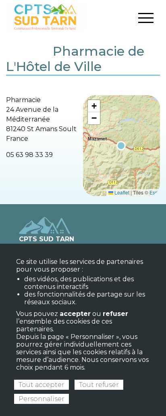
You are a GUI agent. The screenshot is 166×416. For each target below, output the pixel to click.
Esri (153, 192)
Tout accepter (41, 385)
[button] (94, 106)
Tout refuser (99, 385)
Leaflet (121, 192)
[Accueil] (45, 17)
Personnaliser (41, 399)
